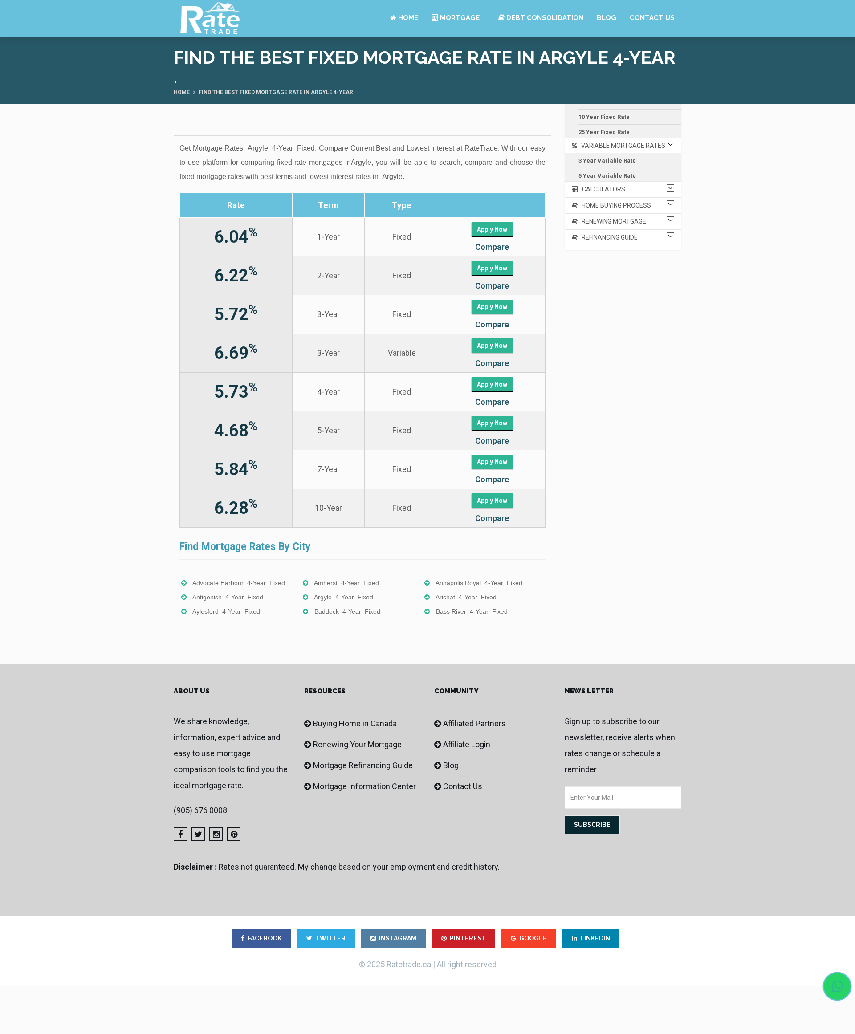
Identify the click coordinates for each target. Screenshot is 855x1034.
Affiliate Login (466, 744)
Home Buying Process (614, 205)
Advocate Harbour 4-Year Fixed (238, 582)
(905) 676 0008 (200, 810)
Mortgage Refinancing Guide (363, 765)
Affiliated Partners (474, 723)
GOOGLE (533, 938)
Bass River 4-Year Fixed (472, 611)
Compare (492, 247)
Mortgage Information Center (364, 786)
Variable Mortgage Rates (621, 145)
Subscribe (592, 824)
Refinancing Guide (608, 237)
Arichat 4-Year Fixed (466, 597)
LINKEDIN (595, 938)
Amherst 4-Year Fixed (346, 582)
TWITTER (330, 938)
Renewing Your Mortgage (357, 744)
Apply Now (492, 229)
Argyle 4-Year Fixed (343, 597)
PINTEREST (468, 938)
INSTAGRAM (397, 938)
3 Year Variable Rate (607, 160)
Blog (606, 18)
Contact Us (652, 18)
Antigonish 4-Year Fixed (227, 597)
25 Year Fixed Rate (604, 132)
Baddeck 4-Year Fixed (347, 611)
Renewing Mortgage (612, 221)
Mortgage (459, 18)
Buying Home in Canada (355, 723)
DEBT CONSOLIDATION (544, 18)
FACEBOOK (264, 938)
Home (407, 18)
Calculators (601, 189)
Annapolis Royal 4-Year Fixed (479, 582)
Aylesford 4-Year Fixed (226, 611)
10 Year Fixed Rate (604, 117)
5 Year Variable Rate (607, 175)
